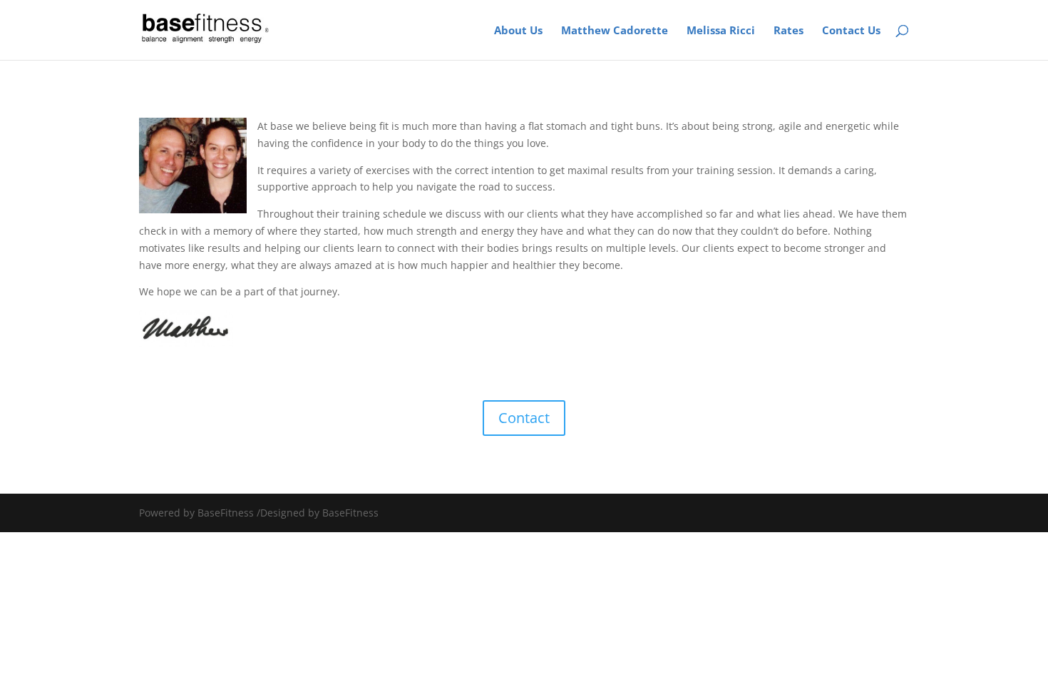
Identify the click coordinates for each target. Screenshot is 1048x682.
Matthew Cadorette (614, 31)
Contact (524, 417)
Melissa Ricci (721, 31)
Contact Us (851, 31)
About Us (518, 31)
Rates (788, 31)
